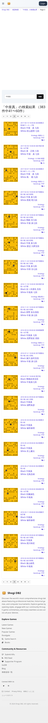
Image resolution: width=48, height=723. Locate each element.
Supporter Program (13, 661)
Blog (4, 668)
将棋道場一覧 (7, 672)
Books (7, 642)
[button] (3, 3)
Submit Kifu (9, 654)
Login (43, 3)
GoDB (4, 665)
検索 (40, 97)
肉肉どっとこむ (28, 691)
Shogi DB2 (5, 10)
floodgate (6, 635)
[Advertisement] (24, 720)
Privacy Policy (17, 691)
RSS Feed (8, 658)
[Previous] (3, 116)
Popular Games (8, 632)
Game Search (10, 639)
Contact (7, 691)
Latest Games (7, 625)
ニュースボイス (7, 695)
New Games (7, 628)
